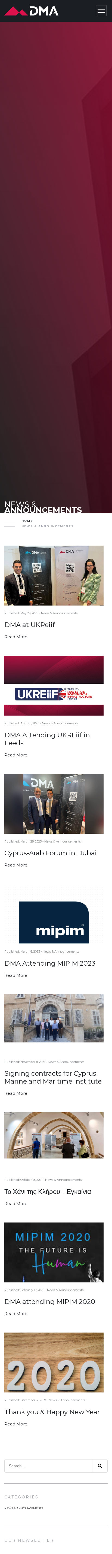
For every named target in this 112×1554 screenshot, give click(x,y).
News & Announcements (23, 1508)
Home (27, 521)
